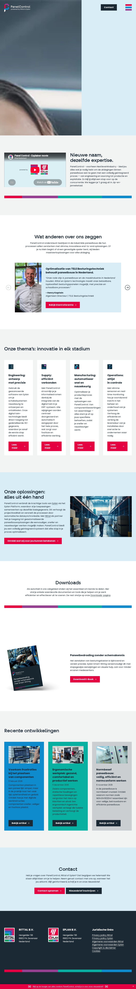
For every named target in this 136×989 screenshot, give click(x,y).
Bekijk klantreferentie (61, 304)
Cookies (96, 951)
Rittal (48, 516)
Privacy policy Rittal (102, 935)
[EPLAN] (53, 940)
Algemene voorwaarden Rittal (107, 941)
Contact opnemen (48, 890)
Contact (109, 7)
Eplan (55, 503)
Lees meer (15, 446)
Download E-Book (83, 679)
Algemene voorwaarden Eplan (108, 944)
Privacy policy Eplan (102, 938)
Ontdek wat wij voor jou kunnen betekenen (31, 540)
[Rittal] (9, 940)
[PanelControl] (17, 8)
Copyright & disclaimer (104, 947)
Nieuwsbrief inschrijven (82, 890)
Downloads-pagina (100, 595)
